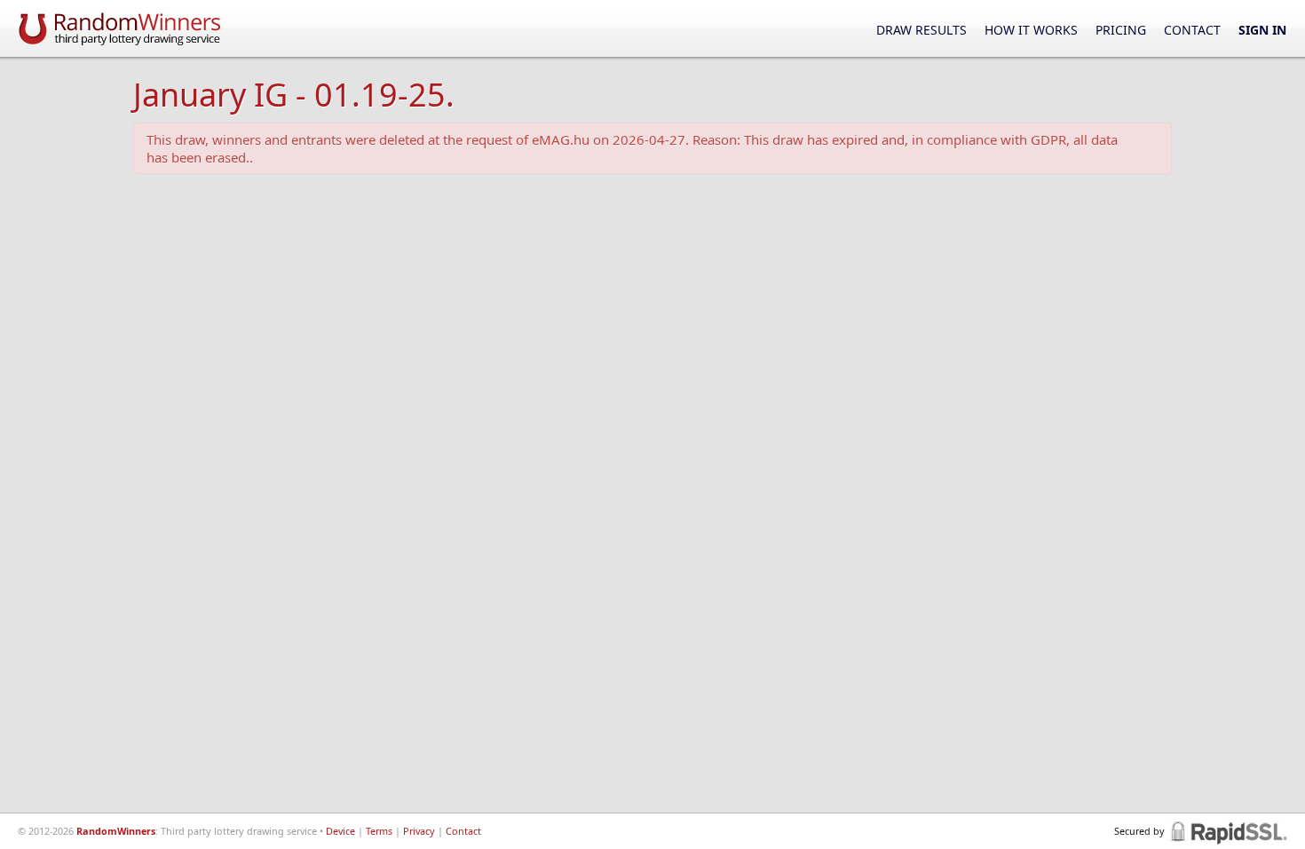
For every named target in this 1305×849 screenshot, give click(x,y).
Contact (1192, 29)
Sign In (1262, 29)
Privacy (419, 830)
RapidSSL (1227, 831)
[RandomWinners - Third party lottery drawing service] (120, 27)
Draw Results (921, 29)
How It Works (1031, 29)
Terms (379, 830)
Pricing (1120, 29)
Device (340, 830)
